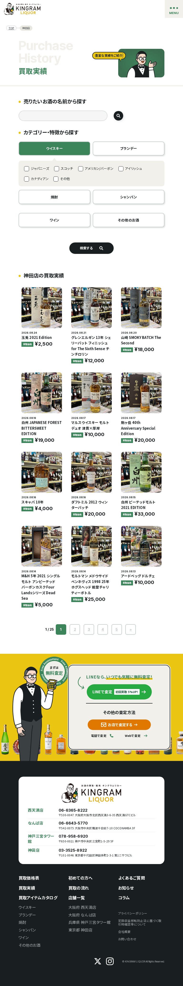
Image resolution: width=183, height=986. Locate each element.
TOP (11, 28)
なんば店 (35, 823)
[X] (97, 961)
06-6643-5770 (73, 823)
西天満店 (35, 810)
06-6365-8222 (73, 810)
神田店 (33, 850)
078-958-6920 (73, 836)
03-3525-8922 (73, 850)
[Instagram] (109, 961)
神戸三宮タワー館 (41, 839)
